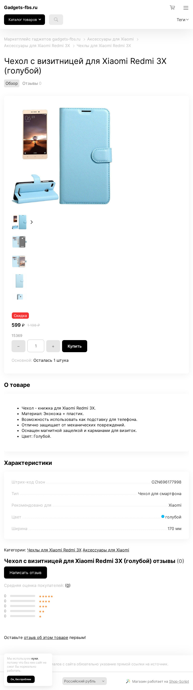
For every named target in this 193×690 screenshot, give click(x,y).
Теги (181, 19)
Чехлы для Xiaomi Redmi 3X (104, 46)
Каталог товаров (23, 19)
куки (34, 658)
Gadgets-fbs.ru (20, 7)
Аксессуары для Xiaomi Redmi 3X (37, 46)
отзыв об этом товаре (46, 637)
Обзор (12, 83)
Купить (75, 346)
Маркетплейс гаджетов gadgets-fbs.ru (42, 39)
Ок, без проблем (21, 679)
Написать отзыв (25, 572)
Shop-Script (179, 681)
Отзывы (30, 83)
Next (32, 222)
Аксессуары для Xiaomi (110, 39)
